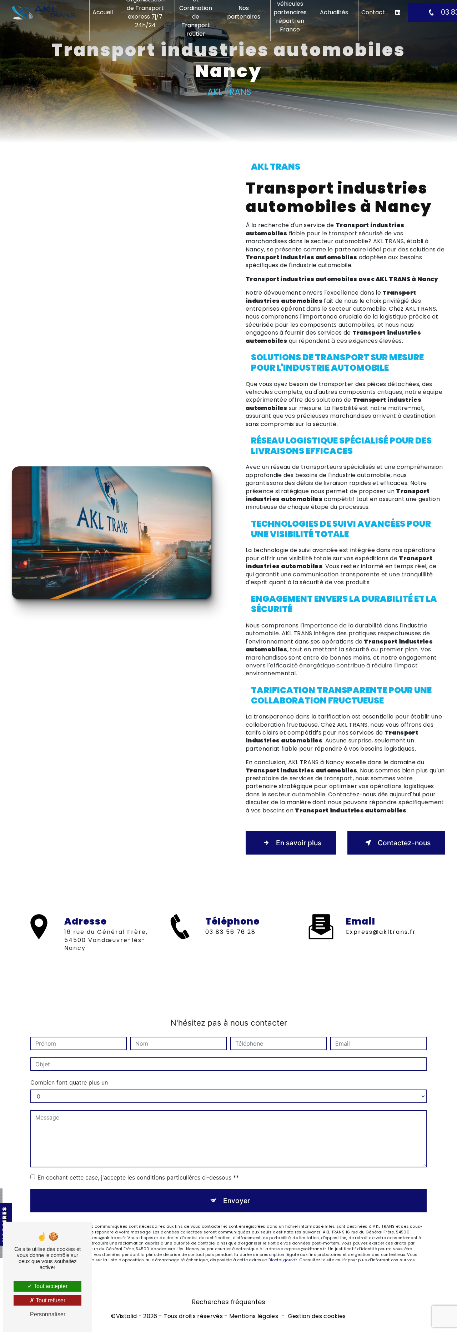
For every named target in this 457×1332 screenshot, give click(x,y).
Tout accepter (49, 1286)
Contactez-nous (404, 842)
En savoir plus (298, 842)
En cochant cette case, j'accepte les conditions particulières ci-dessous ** (138, 1177)
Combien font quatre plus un (69, 1082)
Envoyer (236, 1200)
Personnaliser (47, 1314)
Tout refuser (49, 1300)
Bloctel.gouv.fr (282, 1260)
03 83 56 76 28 (230, 932)
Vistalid (126, 1316)
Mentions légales (253, 1316)
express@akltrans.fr (381, 932)
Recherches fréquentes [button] (228, 1302)
